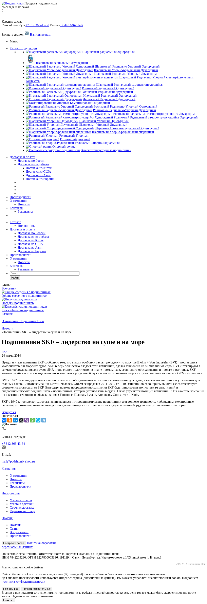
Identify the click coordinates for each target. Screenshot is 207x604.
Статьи (14, 528)
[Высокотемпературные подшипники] (53, 150)
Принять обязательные (36, 588)
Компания (9, 468)
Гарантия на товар (22, 511)
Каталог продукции (23, 48)
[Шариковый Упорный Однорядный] (52, 121)
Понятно (8, 600)
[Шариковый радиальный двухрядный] (30, 62)
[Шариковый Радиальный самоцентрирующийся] (60, 84)
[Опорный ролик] (39, 146)
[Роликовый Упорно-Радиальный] (50, 143)
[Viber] (26, 420)
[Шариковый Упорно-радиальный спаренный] (58, 132)
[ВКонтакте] (4, 420)
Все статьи (9, 288)
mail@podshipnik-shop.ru (18, 461)
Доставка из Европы (32, 251)
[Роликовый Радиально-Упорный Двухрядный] (59, 110)
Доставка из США (30, 244)
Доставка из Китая (30, 240)
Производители (20, 197)
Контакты (16, 208)
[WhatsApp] (32, 420)
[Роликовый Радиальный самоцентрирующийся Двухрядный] (69, 113)
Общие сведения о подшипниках (24, 295)
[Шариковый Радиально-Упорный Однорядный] (60, 66)
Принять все (10, 588)
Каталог (15, 222)
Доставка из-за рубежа (33, 164)
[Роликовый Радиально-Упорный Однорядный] (59, 106)
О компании (18, 200)
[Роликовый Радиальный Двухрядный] (53, 92)
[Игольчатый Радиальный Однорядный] (54, 95)
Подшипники (27, 225)
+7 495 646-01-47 (71, 25)
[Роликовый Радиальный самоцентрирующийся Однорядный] (69, 117)
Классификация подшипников (23, 310)
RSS (4, 352)
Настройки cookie (13, 543)
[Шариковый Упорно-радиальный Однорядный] (60, 128)
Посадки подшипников (18, 303)
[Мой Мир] (15, 420)
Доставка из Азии (30, 247)
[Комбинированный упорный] (47, 103)
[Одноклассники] (9, 420)
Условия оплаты (21, 500)
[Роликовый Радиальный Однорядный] (53, 88)
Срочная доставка (22, 507)
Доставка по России (31, 160)
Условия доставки (22, 504)
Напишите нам (40, 34)
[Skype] (38, 420)
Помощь (7, 518)
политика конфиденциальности (23, 581)
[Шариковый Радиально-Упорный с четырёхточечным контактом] (72, 77)
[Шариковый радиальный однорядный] (53, 52)
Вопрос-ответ (19, 532)
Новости (24, 204)
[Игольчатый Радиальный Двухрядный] (54, 99)
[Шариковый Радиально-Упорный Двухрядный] (59, 73)
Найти (15, 277)
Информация (11, 493)
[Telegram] (43, 420)
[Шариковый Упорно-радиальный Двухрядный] (59, 70)
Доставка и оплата (22, 157)
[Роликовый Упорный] (42, 135)
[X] (21, 420)
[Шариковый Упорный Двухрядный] (52, 124)
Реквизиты (25, 211)
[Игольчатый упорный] (42, 139)
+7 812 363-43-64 (37, 25)
